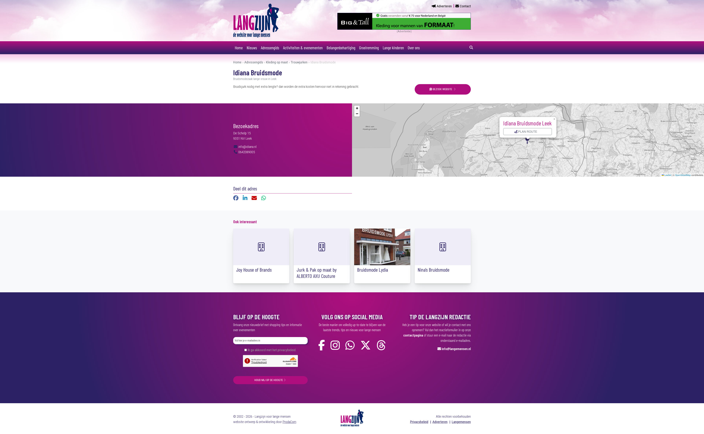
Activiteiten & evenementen (303, 47)
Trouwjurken (299, 62)
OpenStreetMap (683, 174)
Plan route (527, 131)
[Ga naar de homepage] (256, 20)
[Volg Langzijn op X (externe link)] (365, 345)
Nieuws (252, 47)
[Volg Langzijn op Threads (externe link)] (381, 345)
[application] (528, 140)
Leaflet (667, 174)
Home (239, 47)
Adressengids (270, 47)
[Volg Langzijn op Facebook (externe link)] (321, 345)
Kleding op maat (277, 62)
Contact (465, 6)
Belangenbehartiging (341, 47)
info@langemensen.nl (456, 349)
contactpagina (413, 335)
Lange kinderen (393, 47)
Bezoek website (442, 89)
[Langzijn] (352, 418)
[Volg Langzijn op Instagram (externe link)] (335, 345)
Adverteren (444, 6)
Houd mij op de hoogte (268, 380)
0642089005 (246, 152)
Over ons (414, 47)
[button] (528, 140)
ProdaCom (289, 422)
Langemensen (461, 422)
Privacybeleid (419, 422)
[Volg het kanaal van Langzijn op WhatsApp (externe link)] (350, 345)
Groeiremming (369, 47)
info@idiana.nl (247, 147)
